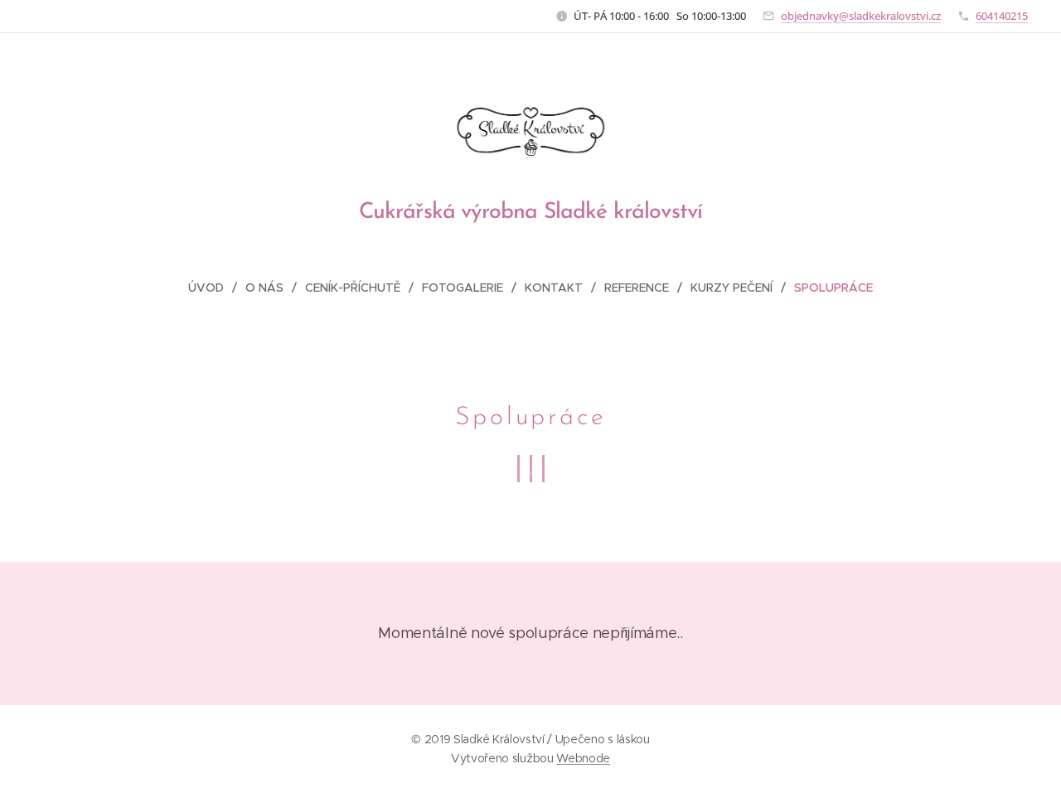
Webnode (583, 758)
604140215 (1002, 15)
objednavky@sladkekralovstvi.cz (861, 15)
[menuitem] (212, 287)
